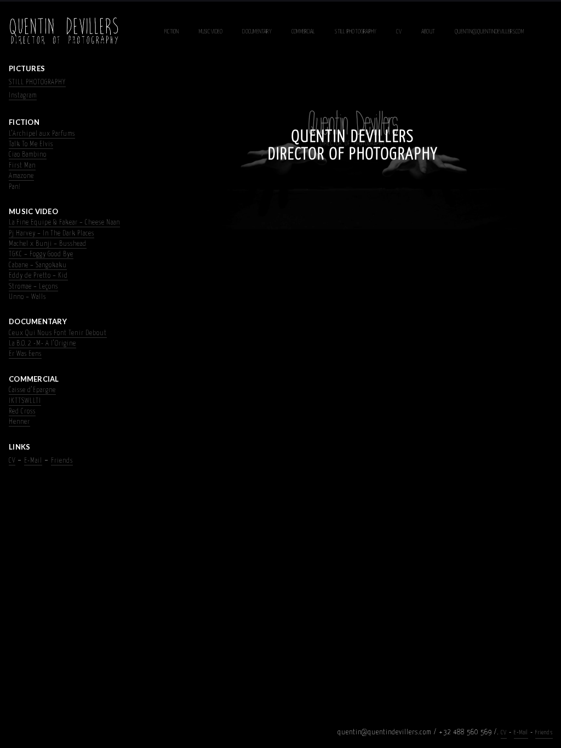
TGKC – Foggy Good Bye (41, 254)
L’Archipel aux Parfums (42, 133)
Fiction (171, 31)
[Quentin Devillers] (64, 31)
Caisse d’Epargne (32, 390)
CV (398, 31)
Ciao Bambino (28, 154)
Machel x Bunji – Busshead (48, 244)
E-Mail (33, 460)
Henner (19, 421)
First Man (22, 165)
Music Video (211, 31)
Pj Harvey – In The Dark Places (51, 233)
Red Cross (22, 411)
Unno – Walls (27, 297)
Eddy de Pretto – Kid (38, 275)
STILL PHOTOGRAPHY (37, 82)
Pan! (15, 187)
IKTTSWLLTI (25, 401)
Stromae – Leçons (33, 286)
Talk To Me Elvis (31, 144)
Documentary (257, 31)
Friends (62, 460)
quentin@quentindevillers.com (489, 31)
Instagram (23, 95)
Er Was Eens (25, 354)
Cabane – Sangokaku (38, 265)
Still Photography (355, 31)
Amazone (21, 176)
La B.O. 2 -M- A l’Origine (42, 343)
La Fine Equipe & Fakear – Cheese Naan (64, 222)
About (428, 31)
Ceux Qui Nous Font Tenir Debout (58, 333)
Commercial (303, 31)
